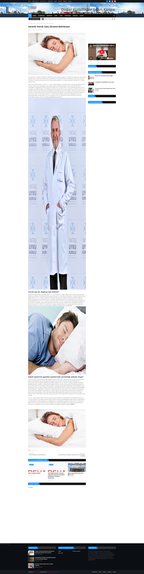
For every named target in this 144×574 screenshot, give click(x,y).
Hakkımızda (50, 1)
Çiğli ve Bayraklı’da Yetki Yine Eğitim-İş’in (75, 473)
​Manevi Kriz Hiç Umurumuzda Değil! (104, 75)
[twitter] (110, 1)
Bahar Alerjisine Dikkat (34, 473)
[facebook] (107, 1)
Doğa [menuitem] (55, 15)
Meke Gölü (60, 553)
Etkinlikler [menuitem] (68, 15)
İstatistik (60, 1)
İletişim (69, 1)
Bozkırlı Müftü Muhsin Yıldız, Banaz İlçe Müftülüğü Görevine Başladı (60, 19)
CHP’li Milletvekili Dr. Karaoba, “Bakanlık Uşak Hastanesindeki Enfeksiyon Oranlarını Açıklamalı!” (56, 475)
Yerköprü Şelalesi (76, 551)
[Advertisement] (57, 532)
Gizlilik (55, 1)
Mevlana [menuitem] (75, 15)
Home (29, 1)
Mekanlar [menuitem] (49, 15)
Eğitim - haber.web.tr (33, 30)
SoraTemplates (36, 572)
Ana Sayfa (30, 23)
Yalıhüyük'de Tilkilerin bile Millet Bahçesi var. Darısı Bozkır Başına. (45, 558)
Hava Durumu (43, 1)
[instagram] (112, 1)
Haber (34, 23)
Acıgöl (59, 551)
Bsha (32, 450)
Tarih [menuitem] (60, 15)
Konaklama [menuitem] (41, 15)
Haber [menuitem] (34, 15)
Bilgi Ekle (65, 1)
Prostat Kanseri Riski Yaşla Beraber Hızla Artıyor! (105, 89)
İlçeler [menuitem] (81, 15)
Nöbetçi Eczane (35, 1)
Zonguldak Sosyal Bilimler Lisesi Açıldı (104, 82)
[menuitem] (30, 15)
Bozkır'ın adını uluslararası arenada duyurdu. (44, 564)
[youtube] (115, 1)
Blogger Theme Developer (52, 572)
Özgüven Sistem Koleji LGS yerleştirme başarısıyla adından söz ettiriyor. (44, 551)
